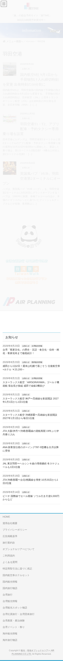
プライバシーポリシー (15, 529)
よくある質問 (10, 562)
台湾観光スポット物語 (15, 607)
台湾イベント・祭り (14, 627)
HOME (6, 516)
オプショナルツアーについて (18, 549)
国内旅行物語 (10, 588)
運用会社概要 (10, 523)
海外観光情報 (10, 633)
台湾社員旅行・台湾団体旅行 (18, 614)
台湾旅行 (7, 594)
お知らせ (25, 346)
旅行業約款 (9, 542)
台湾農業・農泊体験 (14, 620)
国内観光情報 (37, 362)
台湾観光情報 (37, 346)
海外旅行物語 (10, 640)
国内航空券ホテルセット (16, 575)
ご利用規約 (9, 555)
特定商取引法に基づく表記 (17, 568)
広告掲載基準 (10, 536)
